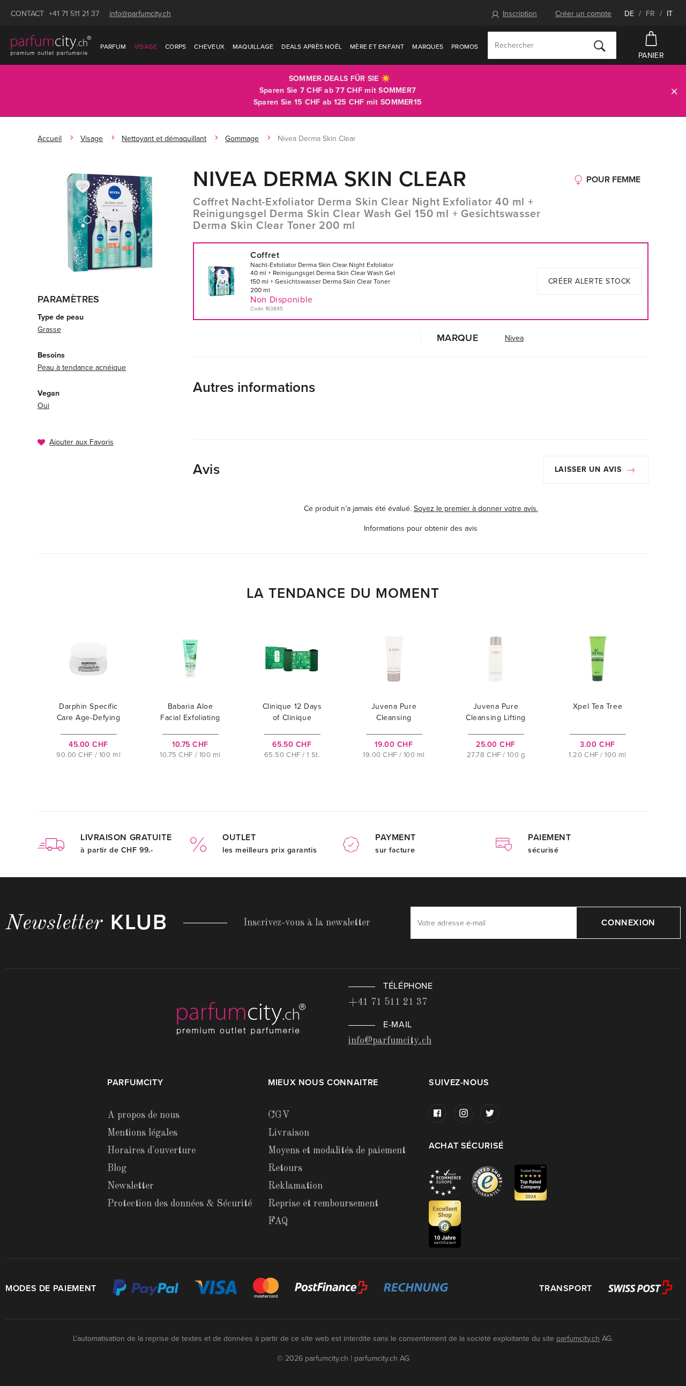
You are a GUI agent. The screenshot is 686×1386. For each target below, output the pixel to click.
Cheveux (209, 46)
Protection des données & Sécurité (179, 1204)
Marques (427, 46)
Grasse (49, 329)
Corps (175, 46)
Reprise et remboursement (323, 1204)
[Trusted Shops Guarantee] (493, 1182)
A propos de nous (143, 1115)
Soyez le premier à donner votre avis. (476, 508)
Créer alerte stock (589, 281)
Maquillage (253, 46)
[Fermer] (674, 90)
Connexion (628, 922)
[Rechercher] (599, 46)
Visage (145, 46)
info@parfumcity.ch (140, 13)
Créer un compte (583, 13)
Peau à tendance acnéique (82, 367)
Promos (464, 46)
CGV (278, 1115)
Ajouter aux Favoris (81, 442)
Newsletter (130, 1186)
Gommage (242, 138)
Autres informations (254, 387)
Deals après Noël (311, 46)
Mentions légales (142, 1133)
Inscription (520, 13)
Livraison (288, 1133)
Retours (285, 1168)
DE (629, 13)
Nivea (514, 338)
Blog (116, 1168)
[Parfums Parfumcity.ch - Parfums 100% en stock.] (51, 45)
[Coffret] (110, 222)
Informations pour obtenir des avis (421, 528)
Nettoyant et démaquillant (164, 138)
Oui (43, 405)
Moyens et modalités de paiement (337, 1150)
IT (670, 13)
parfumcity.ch (578, 1338)
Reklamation (295, 1186)
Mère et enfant (377, 46)
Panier (651, 55)
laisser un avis (589, 469)
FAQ (278, 1221)
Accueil (50, 138)
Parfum (112, 46)
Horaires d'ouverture (151, 1150)
